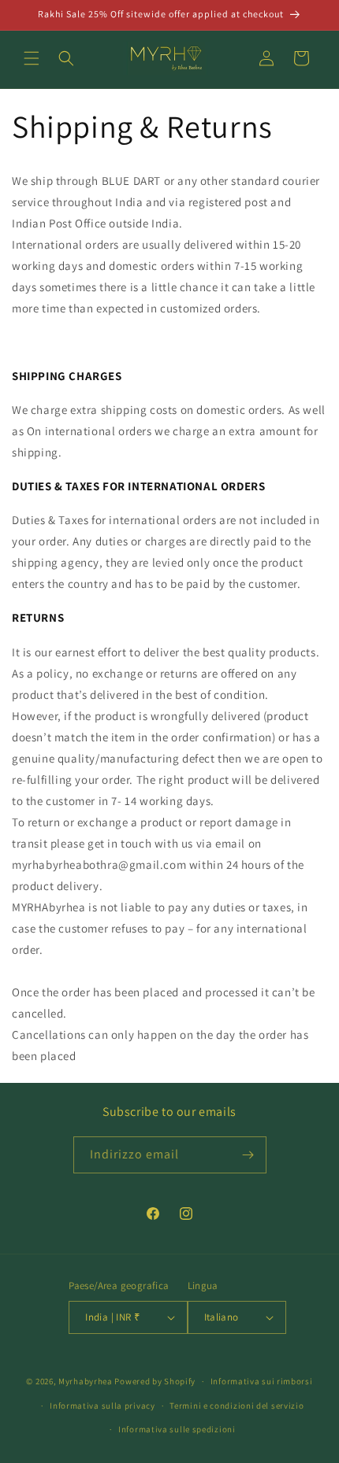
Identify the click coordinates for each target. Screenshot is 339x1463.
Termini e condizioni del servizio (237, 1405)
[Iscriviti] (248, 1154)
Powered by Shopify (155, 1381)
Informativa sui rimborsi (261, 1381)
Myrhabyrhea (85, 1381)
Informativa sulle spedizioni (177, 1429)
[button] (31, 58)
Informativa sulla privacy (102, 1405)
